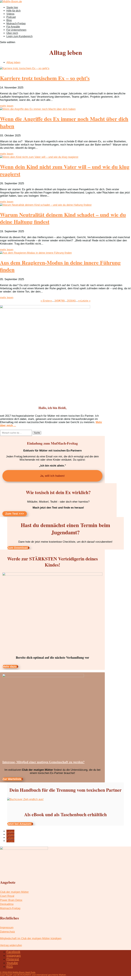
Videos (10, 14)
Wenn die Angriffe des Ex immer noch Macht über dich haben (64, 122)
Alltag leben (13, 62)
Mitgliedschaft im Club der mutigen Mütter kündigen (30, 938)
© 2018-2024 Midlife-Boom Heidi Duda (17, 972)
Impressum (6, 927)
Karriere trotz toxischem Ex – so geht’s (45, 78)
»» (79, 300)
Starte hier (12, 7)
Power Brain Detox (11, 900)
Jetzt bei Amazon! (19, 824)
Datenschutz (7, 931)
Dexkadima (6, 904)
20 (68, 300)
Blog (9, 20)
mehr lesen (6, 105)
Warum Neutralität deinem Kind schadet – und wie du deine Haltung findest (63, 218)
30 (71, 300)
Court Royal (7, 895)
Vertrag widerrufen (11, 945)
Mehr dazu (9, 666)
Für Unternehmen (16, 30)
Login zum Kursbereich (19, 36)
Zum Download (17, 547)
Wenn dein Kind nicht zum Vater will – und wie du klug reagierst (64, 170)
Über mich (12, 33)
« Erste (45, 300)
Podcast (11, 17)
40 (74, 300)
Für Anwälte (13, 26)
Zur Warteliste (11, 779)
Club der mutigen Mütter (14, 891)
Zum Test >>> (14, 513)
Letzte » (85, 300)
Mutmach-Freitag (16, 23)
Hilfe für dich (13, 10)
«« (50, 300)
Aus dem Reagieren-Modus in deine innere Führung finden (60, 266)
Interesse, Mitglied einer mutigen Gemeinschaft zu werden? (43, 762)
